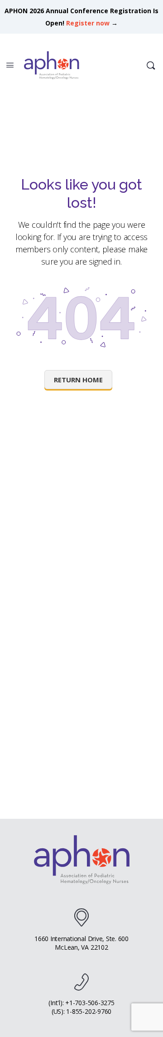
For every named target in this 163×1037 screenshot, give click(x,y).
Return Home (78, 379)
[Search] (150, 65)
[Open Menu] (10, 64)
